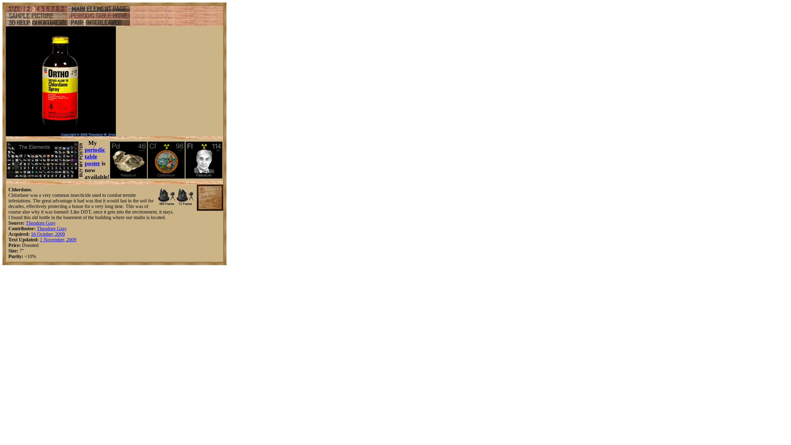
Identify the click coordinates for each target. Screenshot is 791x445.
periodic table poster (95, 156)
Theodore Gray (41, 223)
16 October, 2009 (48, 234)
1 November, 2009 (58, 239)
